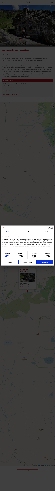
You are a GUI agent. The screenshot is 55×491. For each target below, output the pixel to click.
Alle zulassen (45, 262)
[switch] (21, 257)
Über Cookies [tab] (45, 231)
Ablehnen (10, 262)
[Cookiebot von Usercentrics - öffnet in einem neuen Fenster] (47, 228)
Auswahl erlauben (27, 262)
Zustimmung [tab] (9, 231)
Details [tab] (27, 231)
